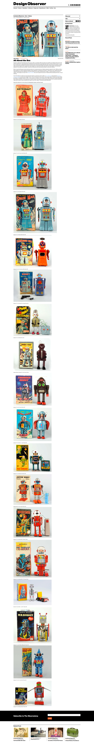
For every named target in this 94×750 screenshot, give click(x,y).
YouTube (51, 8)
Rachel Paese (67, 40)
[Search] (68, 5)
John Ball (66, 51)
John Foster (16, 58)
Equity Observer (42, 8)
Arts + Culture (28, 16)
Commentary (72, 60)
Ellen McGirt (67, 45)
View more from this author (69, 34)
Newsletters (25, 8)
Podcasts (20, 8)
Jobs (55, 8)
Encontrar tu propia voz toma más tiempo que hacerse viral (72, 42)
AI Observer (30, 8)
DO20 (48, 8)
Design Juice (36, 8)
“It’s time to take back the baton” (71, 47)
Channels (15, 8)
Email (49, 713)
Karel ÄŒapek (48, 75)
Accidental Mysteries (18, 16)
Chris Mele (67, 60)
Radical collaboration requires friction (72, 62)
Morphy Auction (31, 72)
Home (14, 17)
